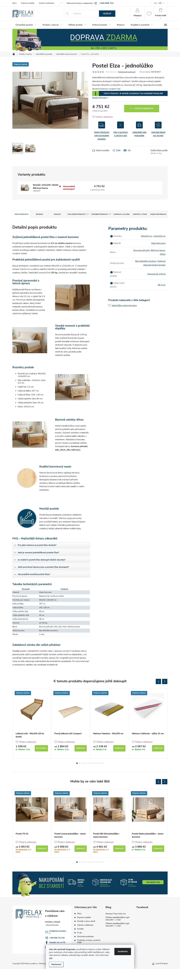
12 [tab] (103, 763)
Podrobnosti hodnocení (126, 72)
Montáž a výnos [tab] (140, 214)
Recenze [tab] (39, 214)
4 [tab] (84, 763)
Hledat (107, 13)
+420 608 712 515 (57, 938)
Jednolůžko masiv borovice (124, 305)
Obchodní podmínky (85, 937)
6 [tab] (88, 763)
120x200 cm (159, 236)
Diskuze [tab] (57, 214)
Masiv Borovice (158, 243)
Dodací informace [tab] (158, 214)
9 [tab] (96, 763)
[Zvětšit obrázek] (25, 188)
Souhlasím (123, 951)
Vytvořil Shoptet (161, 963)
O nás (79, 933)
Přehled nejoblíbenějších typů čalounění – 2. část (117, 918)
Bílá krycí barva (158, 250)
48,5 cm (162, 284)
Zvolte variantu (144, 108)
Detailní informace (99, 97)
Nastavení (56, 964)
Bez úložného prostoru (145, 261)
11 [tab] (100, 763)
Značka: (159, 150)
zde (50, 958)
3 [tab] (81, 763)
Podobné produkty (99, 214)
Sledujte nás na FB (57, 942)
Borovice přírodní (141, 250)
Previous (158, 681)
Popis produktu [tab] (21, 214)
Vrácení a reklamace (46, 3)
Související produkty (77, 214)
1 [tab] (77, 763)
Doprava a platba (27, 3)
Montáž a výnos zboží (86, 921)
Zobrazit (80, 748)
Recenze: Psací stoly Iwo (116, 913)
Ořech (163, 254)
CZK (160, 3)
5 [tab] (86, 763)
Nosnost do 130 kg (156, 274)
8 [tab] (93, 763)
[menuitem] (26, 25)
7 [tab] (91, 763)
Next (164, 681)
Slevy (14, 3)
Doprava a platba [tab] (122, 214)
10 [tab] (98, 763)
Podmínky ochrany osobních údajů (88, 941)
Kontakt (80, 929)
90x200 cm (146, 236)
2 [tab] (79, 763)
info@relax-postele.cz (58, 932)
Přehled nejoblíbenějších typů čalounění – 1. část (117, 924)
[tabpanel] (32, 724)
